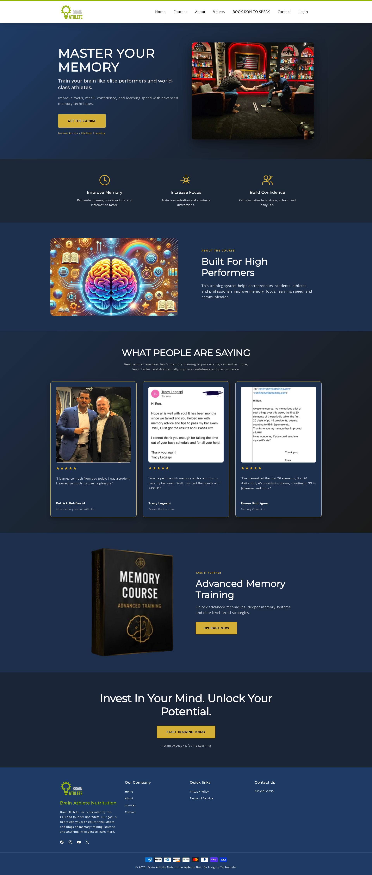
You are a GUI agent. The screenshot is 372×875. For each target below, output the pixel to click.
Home (129, 791)
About (129, 798)
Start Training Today (186, 732)
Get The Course (82, 121)
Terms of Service (201, 798)
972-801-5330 (264, 791)
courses (130, 805)
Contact (130, 812)
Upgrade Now (216, 628)
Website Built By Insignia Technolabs (210, 867)
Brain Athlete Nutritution (165, 867)
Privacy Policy (199, 791)
